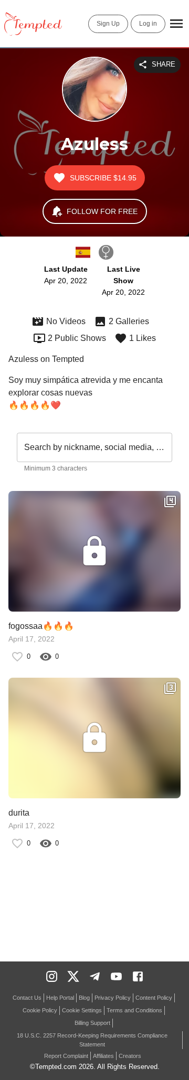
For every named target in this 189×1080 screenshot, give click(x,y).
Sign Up (108, 23)
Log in (148, 23)
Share (163, 64)
